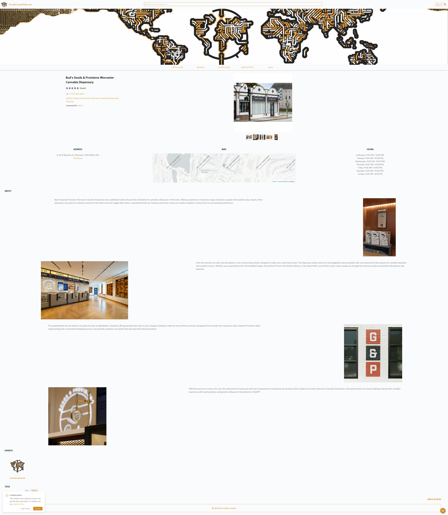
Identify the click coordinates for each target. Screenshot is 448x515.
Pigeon (274, 181)
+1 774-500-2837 (76, 94)
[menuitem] (438, 4)
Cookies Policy (18, 504)
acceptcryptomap (17, 478)
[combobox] (233, 4)
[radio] (67, 88)
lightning (34, 490)
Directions (77, 158)
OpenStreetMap (283, 181)
